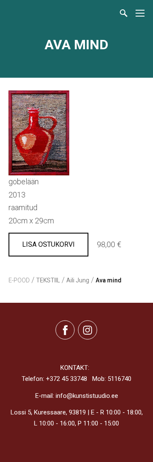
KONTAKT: (74, 368)
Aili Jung (77, 280)
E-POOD (19, 280)
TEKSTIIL (48, 280)
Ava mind (109, 280)
